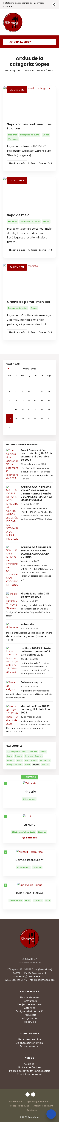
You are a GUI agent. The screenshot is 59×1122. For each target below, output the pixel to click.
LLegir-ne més (17, 163)
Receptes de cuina (35, 70)
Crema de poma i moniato (28, 302)
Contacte (31, 1110)
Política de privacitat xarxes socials (29, 1070)
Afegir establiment (43, 1105)
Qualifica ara (29, 837)
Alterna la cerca (20, 42)
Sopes (46, 134)
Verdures (12, 139)
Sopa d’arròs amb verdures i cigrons (29, 126)
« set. (8, 368)
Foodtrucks (29, 1021)
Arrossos (42, 752)
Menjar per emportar (29, 1004)
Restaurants (29, 1000)
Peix (27, 760)
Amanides (32, 752)
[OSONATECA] (13, 22)
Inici (19, 70)
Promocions (45, 760)
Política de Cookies (29, 1067)
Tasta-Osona (38, 163)
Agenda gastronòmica (16, 752)
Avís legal (29, 1063)
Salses (27, 764)
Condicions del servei (29, 1074)
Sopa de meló (18, 215)
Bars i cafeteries (29, 997)
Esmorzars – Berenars (33, 756)
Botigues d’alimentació (29, 1011)
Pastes (19, 760)
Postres (34, 760)
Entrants (12, 221)
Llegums (12, 134)
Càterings (29, 1007)
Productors (29, 1014)
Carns (9, 756)
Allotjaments (29, 1018)
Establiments (15, 1101)
